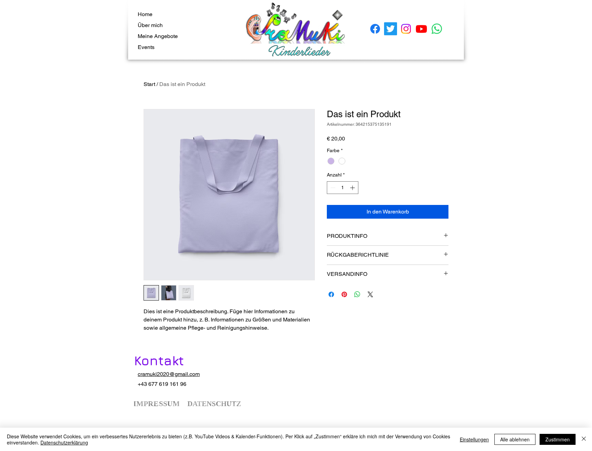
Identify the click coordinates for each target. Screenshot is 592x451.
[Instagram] (405, 28)
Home (145, 14)
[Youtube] (421, 28)
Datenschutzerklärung (64, 442)
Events (146, 47)
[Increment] (353, 188)
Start (149, 84)
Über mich (150, 25)
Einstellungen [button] (474, 439)
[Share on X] (370, 294)
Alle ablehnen (515, 439)
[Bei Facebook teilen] (331, 294)
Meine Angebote (158, 36)
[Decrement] (332, 188)
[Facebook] (375, 28)
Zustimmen (557, 439)
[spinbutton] (342, 188)
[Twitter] (390, 28)
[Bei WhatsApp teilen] (357, 294)
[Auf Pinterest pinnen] (344, 294)
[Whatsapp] (436, 28)
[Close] (584, 439)
